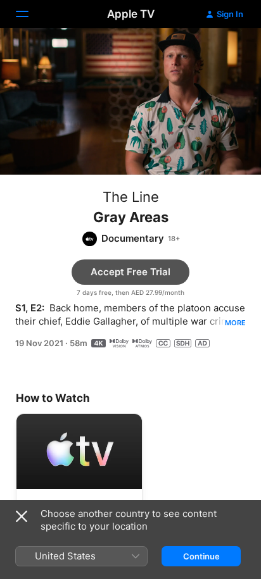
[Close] (21, 516)
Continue (201, 556)
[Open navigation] (30, 14)
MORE (235, 322)
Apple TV (131, 14)
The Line (131, 197)
